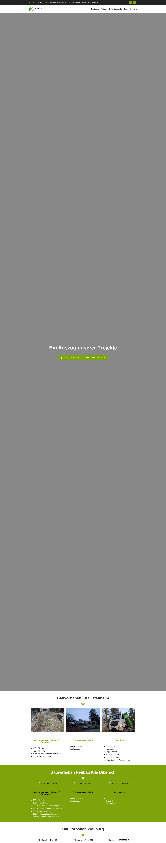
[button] (32, 720)
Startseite (95, 9)
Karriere (133, 9)
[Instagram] (134, 2)
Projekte (104, 9)
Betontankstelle (115, 9)
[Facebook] (130, 2)
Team (126, 9)
